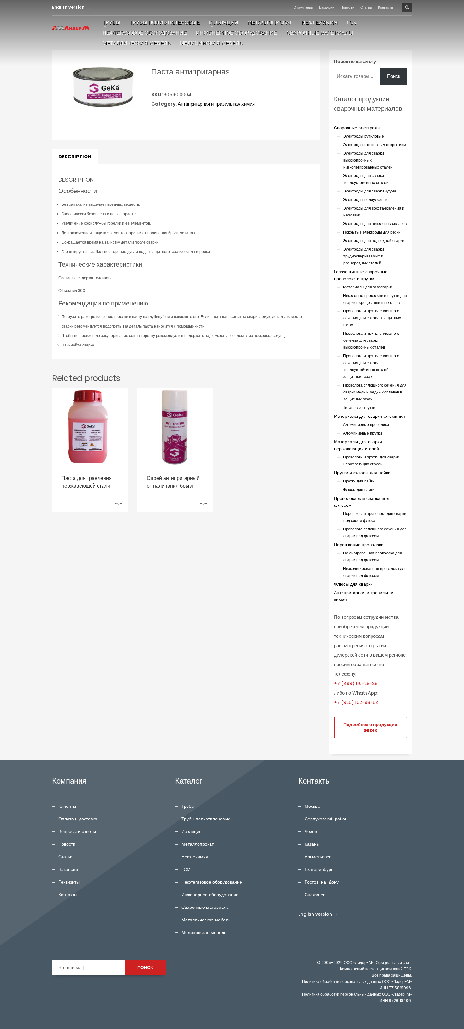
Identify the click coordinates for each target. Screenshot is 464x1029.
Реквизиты (69, 882)
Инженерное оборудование (210, 894)
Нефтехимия (194, 857)
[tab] (75, 156)
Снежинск (315, 894)
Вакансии (326, 7)
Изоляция (191, 831)
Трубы (187, 806)
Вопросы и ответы (77, 831)
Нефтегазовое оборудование (211, 882)
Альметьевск (318, 857)
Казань (312, 844)
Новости (347, 7)
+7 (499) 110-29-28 (356, 683)
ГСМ (186, 869)
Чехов (311, 831)
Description (75, 156)
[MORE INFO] (118, 504)
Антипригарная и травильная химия (216, 104)
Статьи (366, 7)
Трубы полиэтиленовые (205, 819)
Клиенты (67, 806)
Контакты (385, 7)
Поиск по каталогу (355, 61)
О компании (303, 7)
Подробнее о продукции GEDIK (370, 727)
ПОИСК (145, 967)
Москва (312, 806)
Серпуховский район (326, 819)
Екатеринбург (319, 869)
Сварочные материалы (205, 907)
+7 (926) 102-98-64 (356, 702)
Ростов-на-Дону (322, 882)
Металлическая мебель (205, 920)
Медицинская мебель (203, 932)
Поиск (393, 76)
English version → (70, 7)
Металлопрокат (197, 844)
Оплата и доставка (77, 819)
